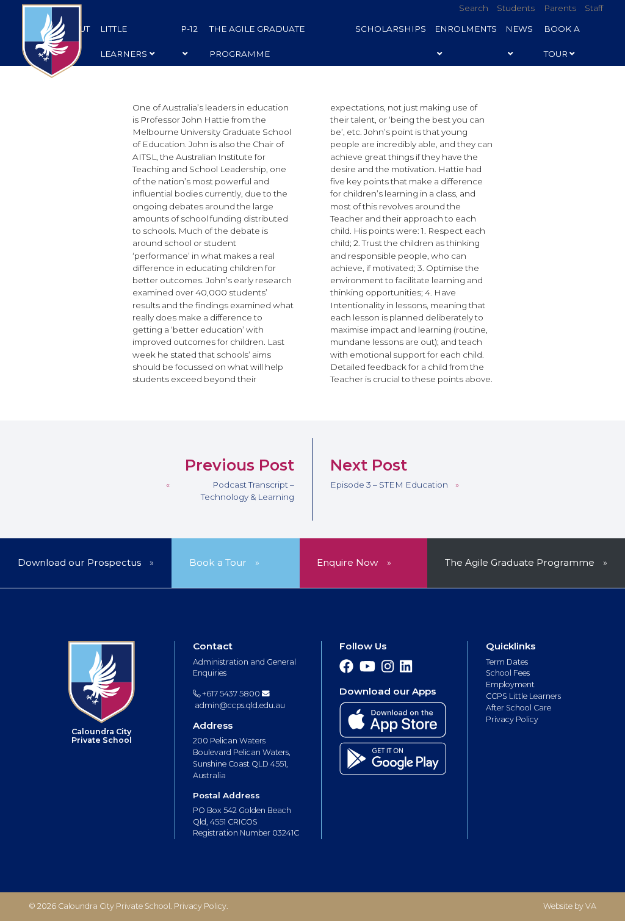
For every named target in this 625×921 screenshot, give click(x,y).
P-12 (189, 29)
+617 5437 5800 (230, 693)
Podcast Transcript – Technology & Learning (247, 491)
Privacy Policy (512, 719)
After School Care (518, 707)
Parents (560, 8)
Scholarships (390, 29)
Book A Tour (562, 41)
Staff (594, 8)
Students (516, 8)
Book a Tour (218, 562)
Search (473, 8)
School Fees (508, 672)
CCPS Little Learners (523, 696)
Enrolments (466, 29)
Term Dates (507, 661)
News (519, 29)
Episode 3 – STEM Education (389, 484)
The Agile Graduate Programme (257, 41)
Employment (510, 684)
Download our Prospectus (79, 562)
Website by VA (569, 906)
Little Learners (123, 41)
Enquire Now (347, 562)
